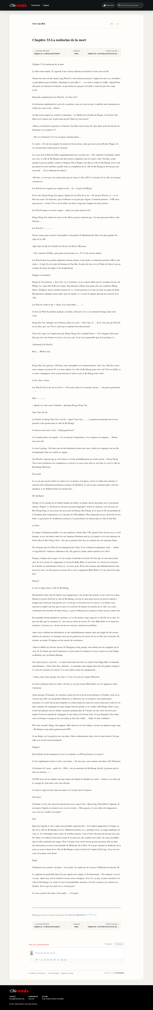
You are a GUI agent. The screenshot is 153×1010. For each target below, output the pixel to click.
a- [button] (118, 24)
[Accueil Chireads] (18, 5)
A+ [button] (112, 24)
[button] (108, 5)
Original (46, 5)
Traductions (35, 5)
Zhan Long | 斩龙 (38, 24)
